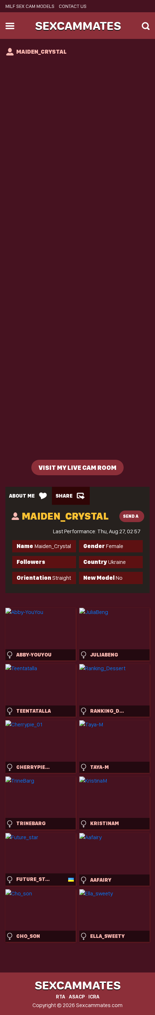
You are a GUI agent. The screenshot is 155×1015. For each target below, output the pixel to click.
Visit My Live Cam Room (77, 467)
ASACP (77, 997)
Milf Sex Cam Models (29, 6)
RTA (60, 997)
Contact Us (73, 6)
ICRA (93, 997)
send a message (133, 518)
